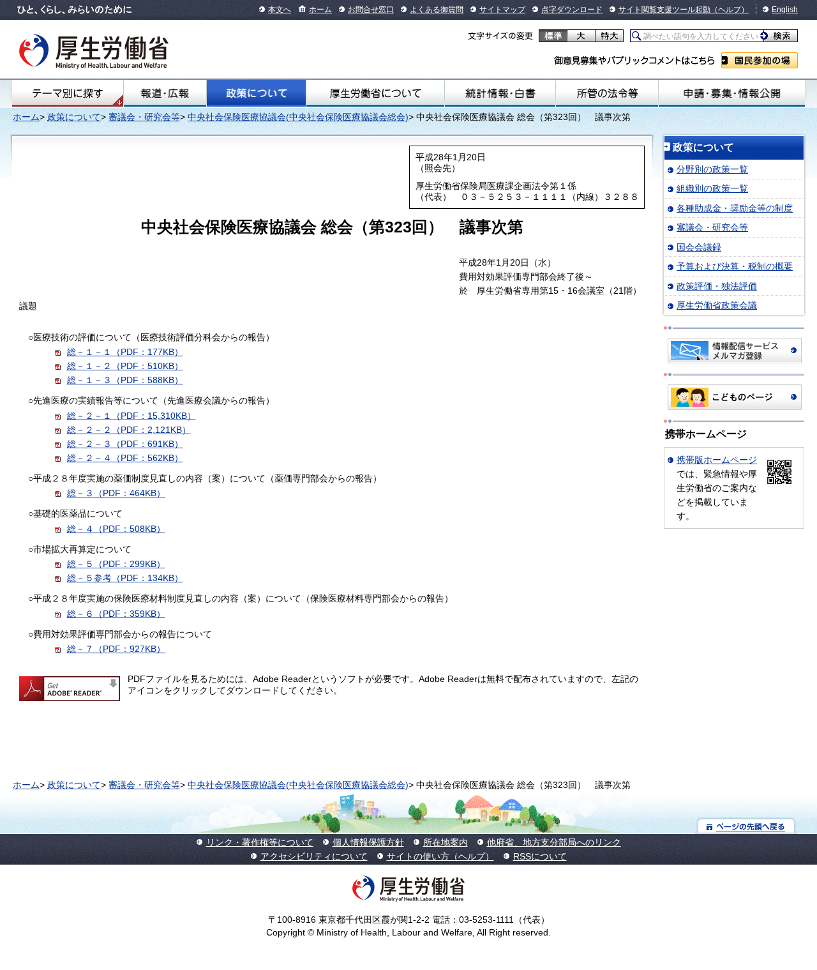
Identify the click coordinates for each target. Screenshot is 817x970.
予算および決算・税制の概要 (735, 266)
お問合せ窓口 (371, 9)
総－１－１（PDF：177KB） (125, 352)
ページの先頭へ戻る (746, 826)
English (785, 9)
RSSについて (540, 856)
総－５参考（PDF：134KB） (125, 578)
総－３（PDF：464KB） (116, 493)
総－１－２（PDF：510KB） (125, 366)
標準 (553, 36)
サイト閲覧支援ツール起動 (664, 9)
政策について (256, 93)
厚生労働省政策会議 (717, 305)
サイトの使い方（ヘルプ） (440, 856)
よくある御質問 (436, 9)
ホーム (320, 9)
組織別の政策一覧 (712, 188)
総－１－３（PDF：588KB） (125, 380)
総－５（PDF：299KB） (116, 564)
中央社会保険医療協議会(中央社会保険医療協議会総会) (298, 117)
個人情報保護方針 (368, 842)
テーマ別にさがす (68, 93)
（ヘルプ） (729, 9)
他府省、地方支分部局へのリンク (554, 842)
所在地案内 (445, 842)
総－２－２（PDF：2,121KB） (129, 430)
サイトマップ (502, 9)
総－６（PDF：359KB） (116, 614)
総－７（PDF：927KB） (116, 649)
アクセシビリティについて (314, 856)
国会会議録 (699, 247)
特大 (609, 36)
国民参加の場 (759, 60)
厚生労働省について (375, 93)
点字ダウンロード (572, 9)
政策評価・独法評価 (717, 286)
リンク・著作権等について (259, 842)
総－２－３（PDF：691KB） (125, 444)
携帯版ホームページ (717, 460)
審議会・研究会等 (144, 117)
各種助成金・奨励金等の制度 (735, 208)
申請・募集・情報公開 (732, 93)
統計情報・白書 (500, 93)
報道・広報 (165, 93)
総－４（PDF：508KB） (116, 529)
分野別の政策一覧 (712, 169)
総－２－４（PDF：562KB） (125, 458)
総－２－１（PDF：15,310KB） (131, 416)
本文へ (279, 9)
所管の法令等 (607, 93)
